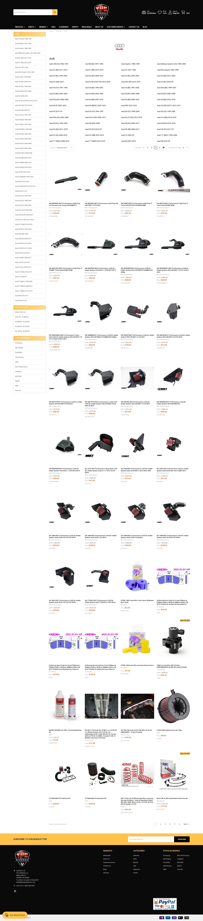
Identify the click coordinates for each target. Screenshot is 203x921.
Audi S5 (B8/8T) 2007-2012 (24, 177)
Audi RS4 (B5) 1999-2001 (23, 129)
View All (18, 390)
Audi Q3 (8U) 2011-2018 (23, 248)
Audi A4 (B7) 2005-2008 (23, 143)
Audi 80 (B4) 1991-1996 (23, 43)
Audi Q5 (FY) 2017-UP (22, 262)
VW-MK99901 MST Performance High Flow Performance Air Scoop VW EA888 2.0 (64, 204)
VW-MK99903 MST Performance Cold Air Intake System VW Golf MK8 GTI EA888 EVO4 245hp (137, 270)
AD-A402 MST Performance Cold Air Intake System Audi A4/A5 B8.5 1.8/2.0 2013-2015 (136, 469)
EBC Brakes (19, 348)
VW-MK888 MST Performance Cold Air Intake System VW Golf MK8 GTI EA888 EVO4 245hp (101, 336)
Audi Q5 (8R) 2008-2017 (23, 257)
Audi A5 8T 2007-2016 (22, 172)
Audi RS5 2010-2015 (22, 181)
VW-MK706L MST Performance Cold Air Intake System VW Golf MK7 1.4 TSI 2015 (135, 403)
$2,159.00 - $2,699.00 (22, 331)
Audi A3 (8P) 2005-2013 (23, 82)
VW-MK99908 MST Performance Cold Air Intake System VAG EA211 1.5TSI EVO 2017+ (64, 469)
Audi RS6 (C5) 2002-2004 (23, 210)
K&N (16, 362)
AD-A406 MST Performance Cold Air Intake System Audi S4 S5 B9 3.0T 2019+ (172, 536)
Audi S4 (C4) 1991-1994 (23, 115)
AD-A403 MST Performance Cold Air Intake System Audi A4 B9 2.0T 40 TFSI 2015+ (65, 536)
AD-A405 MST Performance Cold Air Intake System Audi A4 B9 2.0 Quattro (136, 536)
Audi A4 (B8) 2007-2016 (23, 158)
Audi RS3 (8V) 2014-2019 (23, 105)
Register (176, 13)
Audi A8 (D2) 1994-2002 (23, 229)
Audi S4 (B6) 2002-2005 (23, 139)
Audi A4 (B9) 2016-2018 (23, 167)
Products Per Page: (175, 148)
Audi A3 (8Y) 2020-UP (22, 110)
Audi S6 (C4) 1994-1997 (23, 196)
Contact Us (134, 27)
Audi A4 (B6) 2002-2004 (23, 134)
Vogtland (18, 371)
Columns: (138, 147)
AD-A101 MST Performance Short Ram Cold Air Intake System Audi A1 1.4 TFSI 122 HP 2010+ (101, 470)
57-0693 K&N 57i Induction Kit (95, 798)
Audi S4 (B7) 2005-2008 (23, 148)
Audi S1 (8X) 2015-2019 (23, 62)
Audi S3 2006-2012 (21, 96)
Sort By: (53, 148)
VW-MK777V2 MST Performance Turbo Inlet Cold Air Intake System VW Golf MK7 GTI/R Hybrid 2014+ (101, 404)
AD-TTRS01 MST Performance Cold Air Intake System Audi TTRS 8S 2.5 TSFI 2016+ (100, 601)
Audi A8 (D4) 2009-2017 (23, 239)
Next (185, 824)
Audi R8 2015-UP (21, 300)
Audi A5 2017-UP (21, 191)
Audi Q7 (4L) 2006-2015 (23, 267)
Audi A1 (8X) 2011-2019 (23, 58)
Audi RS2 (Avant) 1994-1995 (24, 72)
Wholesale (87, 27)
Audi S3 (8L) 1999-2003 (23, 77)
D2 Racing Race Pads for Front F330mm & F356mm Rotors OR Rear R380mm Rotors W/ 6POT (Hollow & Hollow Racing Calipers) (172, 602)
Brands (42, 27)
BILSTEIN (18, 376)
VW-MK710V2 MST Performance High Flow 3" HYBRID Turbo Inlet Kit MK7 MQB (65, 269)
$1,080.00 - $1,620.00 (22, 322)
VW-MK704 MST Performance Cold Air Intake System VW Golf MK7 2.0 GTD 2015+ (173, 336)
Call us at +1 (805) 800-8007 (25, 886)
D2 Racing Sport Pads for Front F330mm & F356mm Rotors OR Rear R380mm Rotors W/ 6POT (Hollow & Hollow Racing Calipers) (64, 667)
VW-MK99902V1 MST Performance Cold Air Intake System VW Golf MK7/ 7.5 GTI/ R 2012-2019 (173, 270)
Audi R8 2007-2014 (21, 296)
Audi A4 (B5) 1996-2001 (23, 120)
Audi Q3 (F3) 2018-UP (22, 253)
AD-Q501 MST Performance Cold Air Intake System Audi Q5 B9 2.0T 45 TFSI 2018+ (65, 601)
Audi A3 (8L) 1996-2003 (23, 86)
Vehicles (19, 27)
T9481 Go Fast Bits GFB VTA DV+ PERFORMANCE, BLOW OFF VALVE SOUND (172, 666)
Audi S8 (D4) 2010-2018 (23, 243)
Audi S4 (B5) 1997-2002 (23, 124)
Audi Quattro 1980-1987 (23, 48)
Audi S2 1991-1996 (21, 67)
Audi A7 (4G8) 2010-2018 (23, 224)
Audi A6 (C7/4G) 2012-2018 (24, 219)
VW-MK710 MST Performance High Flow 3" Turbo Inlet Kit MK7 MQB (172, 204)
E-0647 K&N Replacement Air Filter (169, 730)
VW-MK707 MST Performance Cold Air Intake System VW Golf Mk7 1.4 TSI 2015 (137, 336)
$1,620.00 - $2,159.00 (22, 326)
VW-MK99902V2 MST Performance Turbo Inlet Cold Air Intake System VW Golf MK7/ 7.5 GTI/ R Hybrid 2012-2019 (65, 337)
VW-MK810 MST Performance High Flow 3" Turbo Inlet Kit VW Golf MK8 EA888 (136, 204)
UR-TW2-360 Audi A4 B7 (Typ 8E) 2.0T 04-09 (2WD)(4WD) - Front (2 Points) (136, 731)
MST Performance (21, 367)
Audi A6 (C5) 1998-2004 (23, 200)
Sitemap (106, 873)
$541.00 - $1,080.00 (21, 317)
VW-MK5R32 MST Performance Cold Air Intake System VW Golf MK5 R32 (171, 403)
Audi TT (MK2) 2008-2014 (23, 286)
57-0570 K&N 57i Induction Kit (59, 798)
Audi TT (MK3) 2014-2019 (23, 291)
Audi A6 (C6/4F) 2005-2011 (24, 215)
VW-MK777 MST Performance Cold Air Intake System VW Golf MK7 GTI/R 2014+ (65, 403)
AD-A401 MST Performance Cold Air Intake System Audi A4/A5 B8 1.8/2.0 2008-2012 (172, 469)
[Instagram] (15, 891)
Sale (53, 27)
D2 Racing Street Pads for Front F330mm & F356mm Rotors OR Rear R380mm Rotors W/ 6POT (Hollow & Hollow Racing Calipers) (100, 667)
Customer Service (115, 27)
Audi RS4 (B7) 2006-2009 (23, 153)
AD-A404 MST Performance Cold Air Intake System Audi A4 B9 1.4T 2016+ (101, 536)
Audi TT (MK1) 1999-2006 (23, 281)
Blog (145, 27)
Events (75, 27)
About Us (99, 27)
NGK (16, 386)
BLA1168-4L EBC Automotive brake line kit (172, 798)
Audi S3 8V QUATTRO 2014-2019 (26, 101)
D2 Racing (18, 343)
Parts (31, 27)
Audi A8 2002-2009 (21, 234)
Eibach (17, 381)
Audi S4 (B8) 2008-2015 (23, 162)
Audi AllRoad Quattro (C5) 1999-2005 (27, 53)
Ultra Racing (19, 357)
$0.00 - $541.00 (20, 312)
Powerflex (18, 352)
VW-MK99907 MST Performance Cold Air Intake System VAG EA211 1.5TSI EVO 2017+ (100, 269)
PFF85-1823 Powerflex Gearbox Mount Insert (137, 665)
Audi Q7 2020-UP (21, 276)
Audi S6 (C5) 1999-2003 (23, 205)
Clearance (63, 27)
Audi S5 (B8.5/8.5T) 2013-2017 (25, 186)
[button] (101, 904)
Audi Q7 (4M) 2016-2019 (23, 272)
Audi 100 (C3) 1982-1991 (23, 39)
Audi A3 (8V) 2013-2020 (23, 91)
